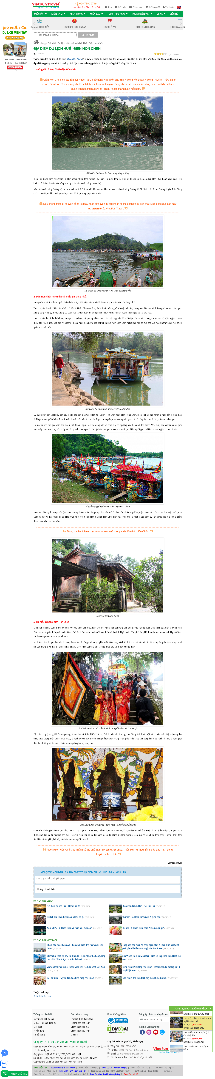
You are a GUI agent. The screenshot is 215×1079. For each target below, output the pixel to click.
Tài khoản (169, 7)
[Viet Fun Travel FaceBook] (142, 1031)
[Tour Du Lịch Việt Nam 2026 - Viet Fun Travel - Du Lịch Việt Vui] (46, 4)
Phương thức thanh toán (82, 1018)
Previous (34, 23)
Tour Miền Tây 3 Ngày (163, 1067)
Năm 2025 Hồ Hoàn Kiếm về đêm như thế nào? (69, 927)
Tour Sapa (167, 1070)
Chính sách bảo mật (80, 1026)
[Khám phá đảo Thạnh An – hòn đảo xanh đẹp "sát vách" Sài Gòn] (40, 947)
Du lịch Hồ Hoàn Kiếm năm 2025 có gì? (65, 916)
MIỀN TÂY (39, 13)
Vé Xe (160, 13)
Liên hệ (174, 13)
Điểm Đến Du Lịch (56, 43)
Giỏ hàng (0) (154, 7)
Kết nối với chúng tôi (149, 1026)
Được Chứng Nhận (116, 1014)
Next (180, 23)
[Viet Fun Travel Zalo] (161, 1031)
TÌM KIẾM (89, 35)
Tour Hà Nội (153, 1070)
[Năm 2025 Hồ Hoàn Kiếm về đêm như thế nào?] (40, 930)
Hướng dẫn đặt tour (80, 1022)
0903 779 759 (125, 1049)
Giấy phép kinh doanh (44, 1018)
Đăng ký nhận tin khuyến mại (153, 1014)
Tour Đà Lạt (39, 1074)
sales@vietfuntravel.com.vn (130, 1053)
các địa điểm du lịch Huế (99, 531)
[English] (179, 7)
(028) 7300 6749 (128, 1046)
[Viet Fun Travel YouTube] (155, 1031)
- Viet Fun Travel (74, 1061)
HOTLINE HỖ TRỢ (18, 1073)
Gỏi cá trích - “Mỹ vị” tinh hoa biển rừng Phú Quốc (70, 977)
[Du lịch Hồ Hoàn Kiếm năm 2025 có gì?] (40, 919)
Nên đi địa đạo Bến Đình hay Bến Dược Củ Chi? (144, 977)
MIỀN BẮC (95, 13)
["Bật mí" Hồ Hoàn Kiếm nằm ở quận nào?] (115, 919)
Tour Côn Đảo (140, 1070)
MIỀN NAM (56, 13)
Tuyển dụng (39, 1030)
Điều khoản (137, 7)
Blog (110, 7)
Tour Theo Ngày (116, 13)
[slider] (160, 54)
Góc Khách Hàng (79, 1014)
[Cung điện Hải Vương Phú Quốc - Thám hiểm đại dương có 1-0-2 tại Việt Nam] (115, 969)
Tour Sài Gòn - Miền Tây (44, 1070)
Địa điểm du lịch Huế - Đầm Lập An (63, 905)
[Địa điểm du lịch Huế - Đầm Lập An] (40, 908)
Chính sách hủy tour (80, 1030)
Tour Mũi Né (54, 1074)
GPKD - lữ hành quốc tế (45, 1022)
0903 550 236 (141, 1049)
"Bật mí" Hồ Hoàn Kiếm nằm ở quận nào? (141, 916)
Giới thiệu (122, 7)
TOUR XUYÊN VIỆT (141, 13)
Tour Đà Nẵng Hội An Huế (75, 1074)
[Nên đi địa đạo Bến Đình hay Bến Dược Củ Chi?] (115, 980)
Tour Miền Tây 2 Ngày (140, 1067)
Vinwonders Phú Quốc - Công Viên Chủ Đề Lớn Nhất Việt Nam (76, 966)
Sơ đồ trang (39, 1034)
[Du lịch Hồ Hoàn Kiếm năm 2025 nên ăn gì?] (115, 930)
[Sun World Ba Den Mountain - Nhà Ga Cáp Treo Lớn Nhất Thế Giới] (115, 958)
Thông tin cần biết (43, 1014)
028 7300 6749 (87, 3)
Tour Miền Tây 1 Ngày (88, 1067)
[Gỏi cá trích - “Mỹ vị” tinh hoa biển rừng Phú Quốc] (40, 980)
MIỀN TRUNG (76, 13)
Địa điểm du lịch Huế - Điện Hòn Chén (85, 43)
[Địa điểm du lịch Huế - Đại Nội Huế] (115, 908)
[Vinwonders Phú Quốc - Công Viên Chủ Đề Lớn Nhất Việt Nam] (40, 969)
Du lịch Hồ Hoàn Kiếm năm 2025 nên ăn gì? (143, 927)
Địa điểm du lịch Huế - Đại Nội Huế (138, 905)
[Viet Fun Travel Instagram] (148, 1031)
